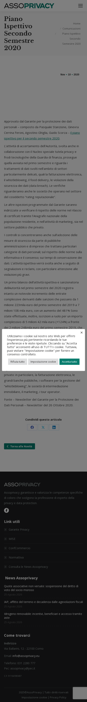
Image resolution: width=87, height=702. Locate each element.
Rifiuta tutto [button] (18, 361)
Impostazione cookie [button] (43, 361)
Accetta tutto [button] (69, 361)
